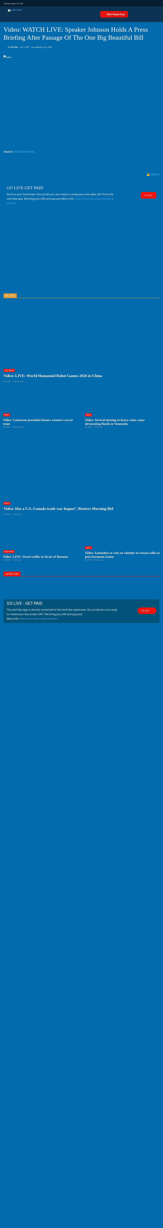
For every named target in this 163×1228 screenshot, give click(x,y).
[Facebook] (91, 3)
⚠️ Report (152, 174)
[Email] (43, 164)
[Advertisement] (81, 254)
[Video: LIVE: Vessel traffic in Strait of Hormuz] (40, 540)
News (6, 415)
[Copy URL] (65, 164)
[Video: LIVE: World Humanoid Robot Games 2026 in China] (81, 345)
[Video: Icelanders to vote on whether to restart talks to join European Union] (122, 540)
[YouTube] (102, 3)
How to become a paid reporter (38, 618)
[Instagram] (80, 3)
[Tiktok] (86, 3)
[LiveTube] (15, 14)
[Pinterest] (21, 164)
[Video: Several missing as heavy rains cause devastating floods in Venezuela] (122, 407)
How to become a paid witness (93, 198)
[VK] (118, 3)
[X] (14, 164)
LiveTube (14, 47)
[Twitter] (96, 3)
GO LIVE (11, 203)
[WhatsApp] (28, 164)
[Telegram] (112, 3)
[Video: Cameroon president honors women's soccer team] (40, 407)
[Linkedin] (107, 3)
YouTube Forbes (24, 151)
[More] (72, 164)
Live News (9, 370)
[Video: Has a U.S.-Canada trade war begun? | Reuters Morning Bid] (81, 478)
